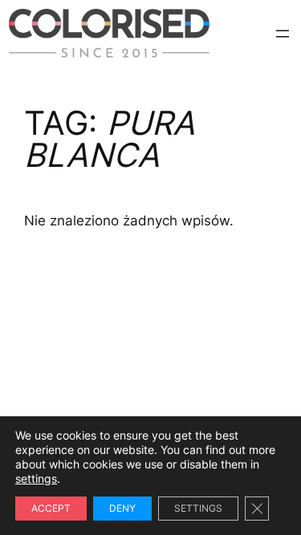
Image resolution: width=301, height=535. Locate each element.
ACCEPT (51, 508)
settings (36, 478)
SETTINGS (198, 508)
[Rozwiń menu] (282, 33)
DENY (122, 508)
